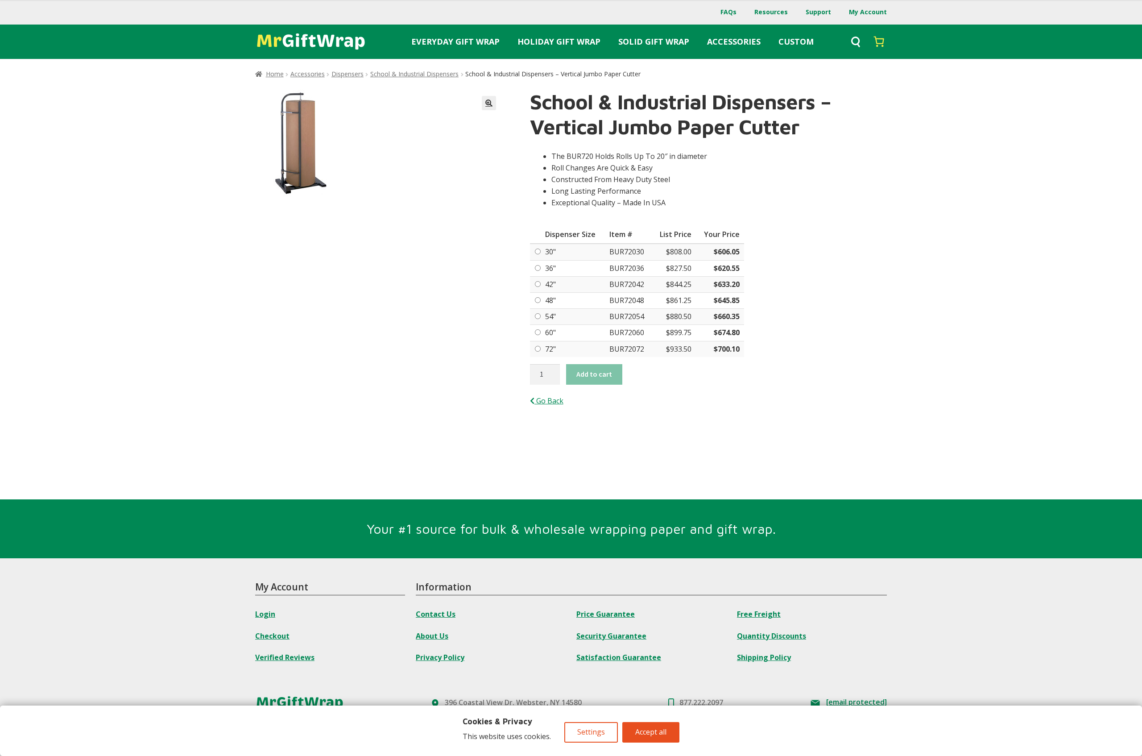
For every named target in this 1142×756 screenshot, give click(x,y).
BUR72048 (626, 300)
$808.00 (678, 252)
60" (550, 332)
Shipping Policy (764, 657)
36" (550, 268)
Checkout (272, 636)
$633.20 (727, 284)
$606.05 (727, 252)
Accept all (650, 732)
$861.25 (678, 300)
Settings (591, 732)
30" (550, 252)
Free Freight (759, 614)
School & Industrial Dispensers (414, 74)
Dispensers (347, 74)
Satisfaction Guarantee (618, 657)
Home (275, 74)
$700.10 (727, 349)
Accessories (307, 74)
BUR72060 (626, 332)
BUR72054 (626, 316)
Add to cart (594, 374)
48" (550, 300)
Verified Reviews (284, 657)
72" (550, 349)
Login (265, 614)
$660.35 (727, 316)
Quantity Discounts (771, 636)
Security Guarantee (611, 636)
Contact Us (435, 614)
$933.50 (678, 349)
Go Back (548, 401)
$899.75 (678, 332)
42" (550, 284)
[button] (489, 103)
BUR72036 (626, 268)
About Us (432, 636)
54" (550, 316)
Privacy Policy (440, 657)
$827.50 (678, 268)
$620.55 (727, 268)
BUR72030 (626, 252)
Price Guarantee (605, 614)
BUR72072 (626, 349)
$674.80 (727, 332)
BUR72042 (626, 284)
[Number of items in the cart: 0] (879, 41)
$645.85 (727, 300)
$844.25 (678, 284)
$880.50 (678, 316)
